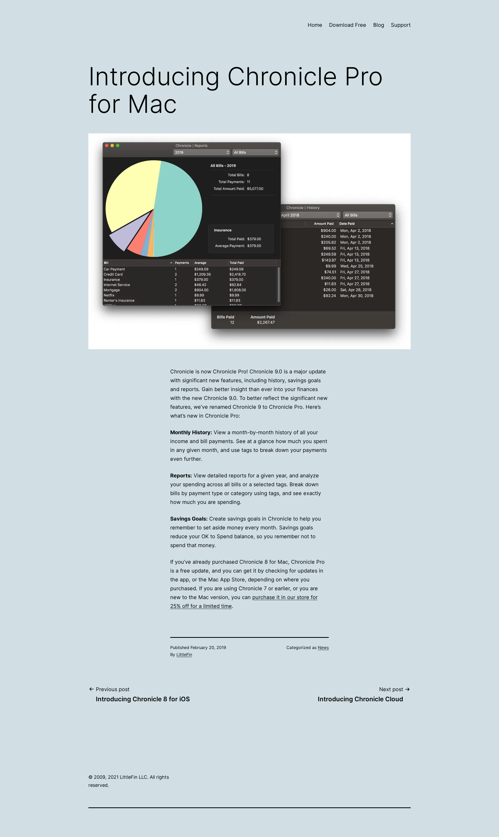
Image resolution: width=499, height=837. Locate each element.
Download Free (347, 25)
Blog (378, 25)
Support (401, 25)
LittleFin (184, 654)
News (323, 647)
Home (315, 25)
